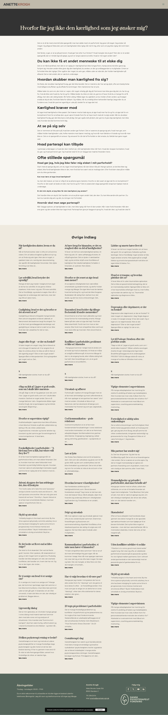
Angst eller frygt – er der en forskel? (37, 341)
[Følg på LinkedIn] (143, 689)
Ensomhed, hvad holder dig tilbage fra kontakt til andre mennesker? (82, 311)
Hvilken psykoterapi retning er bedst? (38, 637)
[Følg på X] (133, 689)
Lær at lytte (71, 453)
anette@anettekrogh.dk (99, 698)
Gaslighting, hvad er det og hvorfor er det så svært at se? (38, 311)
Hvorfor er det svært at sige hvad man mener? (81, 279)
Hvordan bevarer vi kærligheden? (82, 483)
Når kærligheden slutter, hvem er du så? (37, 247)
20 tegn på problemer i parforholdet (83, 606)
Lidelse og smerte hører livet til (126, 245)
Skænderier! (117, 512)
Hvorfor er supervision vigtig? (34, 418)
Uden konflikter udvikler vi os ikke (128, 544)
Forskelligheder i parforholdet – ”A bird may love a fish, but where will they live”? (36, 451)
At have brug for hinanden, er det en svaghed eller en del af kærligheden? (83, 247)
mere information (88, 710)
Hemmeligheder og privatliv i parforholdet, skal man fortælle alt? (129, 481)
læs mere (23, 269)
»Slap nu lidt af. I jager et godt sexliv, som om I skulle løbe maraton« (37, 388)
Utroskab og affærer (75, 389)
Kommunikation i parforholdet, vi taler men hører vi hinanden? (81, 546)
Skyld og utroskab (28, 514)
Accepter (100, 710)
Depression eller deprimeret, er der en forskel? (129, 308)
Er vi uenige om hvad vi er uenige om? (35, 577)
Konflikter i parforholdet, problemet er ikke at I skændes (83, 343)
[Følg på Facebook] (128, 689)
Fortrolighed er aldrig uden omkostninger (125, 420)
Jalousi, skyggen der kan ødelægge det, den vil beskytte (36, 484)
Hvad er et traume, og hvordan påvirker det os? (126, 276)
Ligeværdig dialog (28, 608)
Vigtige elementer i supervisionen (128, 386)
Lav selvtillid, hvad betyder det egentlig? (34, 279)
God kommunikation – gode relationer (79, 420)
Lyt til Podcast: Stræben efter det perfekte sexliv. (127, 340)
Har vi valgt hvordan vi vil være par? (83, 576)
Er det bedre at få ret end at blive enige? (35, 545)
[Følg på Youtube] (138, 689)
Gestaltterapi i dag (74, 638)
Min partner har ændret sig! (125, 451)
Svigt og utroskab (74, 512)
